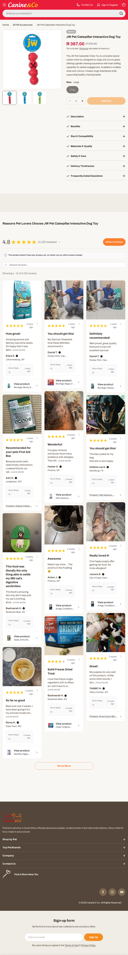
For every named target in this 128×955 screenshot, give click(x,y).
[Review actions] (37, 324)
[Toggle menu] (4, 5)
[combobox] (64, 13)
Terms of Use (71, 945)
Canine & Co (93, 902)
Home (5, 25)
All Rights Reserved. (111, 902)
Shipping (83, 48)
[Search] (121, 13)
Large (74, 90)
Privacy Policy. (88, 945)
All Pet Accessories (23, 25)
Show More (19, 350)
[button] (60, 242)
